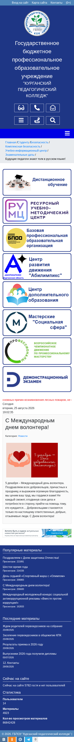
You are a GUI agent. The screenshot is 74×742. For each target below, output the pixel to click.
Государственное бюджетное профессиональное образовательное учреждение (37, 59)
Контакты (56, 2)
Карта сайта (39, 2)
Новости (23, 436)
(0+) (68, 2)
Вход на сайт (20, 2)
